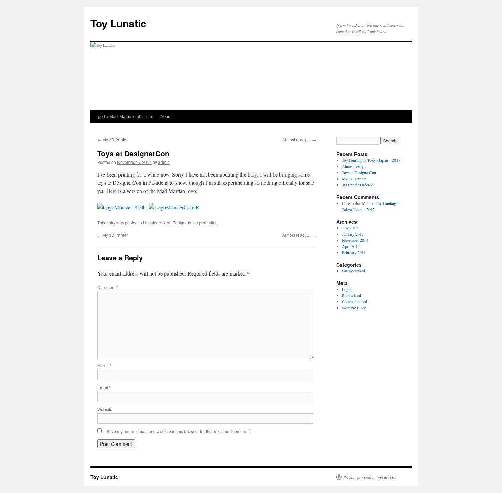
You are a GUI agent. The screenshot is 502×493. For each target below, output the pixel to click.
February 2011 (354, 252)
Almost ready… (299, 139)
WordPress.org (354, 307)
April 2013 (351, 246)
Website (104, 409)
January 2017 (353, 234)
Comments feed (354, 301)
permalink (208, 222)
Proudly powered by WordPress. (369, 477)
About (166, 116)
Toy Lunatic (118, 23)
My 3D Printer (112, 139)
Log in (347, 289)
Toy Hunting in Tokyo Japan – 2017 (371, 160)
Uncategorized (156, 222)
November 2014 (355, 240)
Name (104, 365)
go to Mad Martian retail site (125, 116)
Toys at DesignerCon (359, 172)
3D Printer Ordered (357, 184)
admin (164, 162)
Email (104, 387)
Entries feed (351, 295)
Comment (107, 287)
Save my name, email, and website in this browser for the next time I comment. (179, 431)
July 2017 (350, 227)
